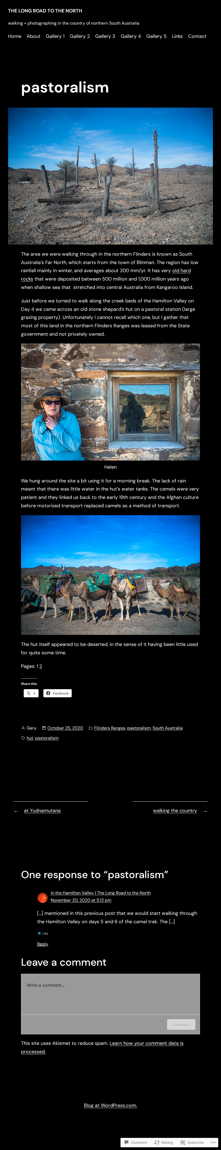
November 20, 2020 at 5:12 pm (81, 900)
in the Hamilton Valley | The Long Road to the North (101, 893)
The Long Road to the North (45, 11)
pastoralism (139, 728)
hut (30, 738)
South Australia (168, 728)
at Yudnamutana (42, 810)
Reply (42, 944)
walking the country (175, 810)
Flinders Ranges (109, 728)
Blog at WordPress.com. (110, 1105)
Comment (181, 1024)
